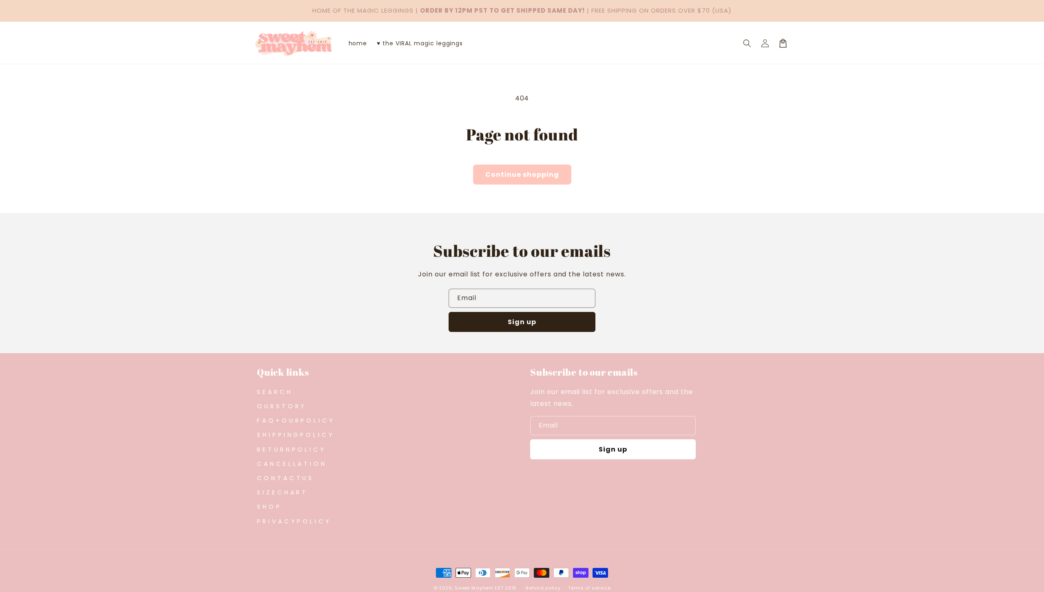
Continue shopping (522, 174)
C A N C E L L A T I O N (291, 464)
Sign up (522, 322)
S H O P (268, 507)
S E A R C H (274, 392)
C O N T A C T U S (284, 478)
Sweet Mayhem (474, 588)
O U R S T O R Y (281, 406)
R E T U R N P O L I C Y (290, 449)
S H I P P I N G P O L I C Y (295, 435)
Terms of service (589, 588)
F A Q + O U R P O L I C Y (295, 420)
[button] (747, 43)
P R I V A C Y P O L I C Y (293, 521)
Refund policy (543, 588)
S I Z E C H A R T (281, 492)
